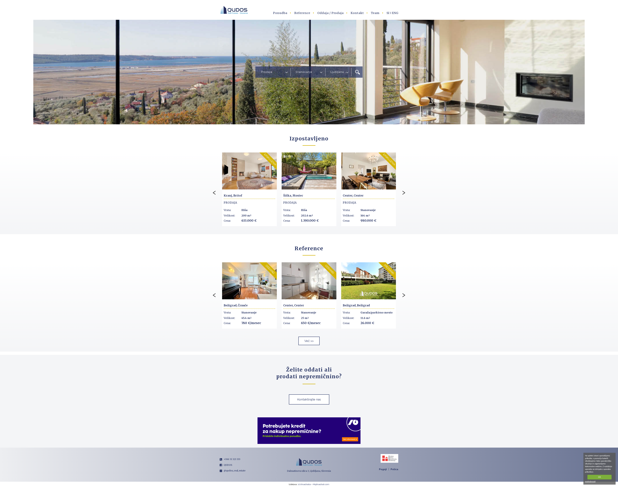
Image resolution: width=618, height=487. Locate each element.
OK (599, 477)
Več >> (309, 341)
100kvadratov (304, 484)
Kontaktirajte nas (309, 399)
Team (375, 13)
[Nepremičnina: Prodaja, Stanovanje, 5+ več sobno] (309, 170)
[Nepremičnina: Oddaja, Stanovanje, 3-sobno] (368, 170)
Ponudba (280, 13)
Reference (302, 13)
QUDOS (228, 465)
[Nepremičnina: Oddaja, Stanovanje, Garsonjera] (249, 280)
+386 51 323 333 (232, 459)
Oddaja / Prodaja (330, 13)
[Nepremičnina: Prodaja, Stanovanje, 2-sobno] (368, 280)
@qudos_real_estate (234, 470)
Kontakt (357, 13)
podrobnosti (590, 481)
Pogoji (383, 469)
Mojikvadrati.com (321, 484)
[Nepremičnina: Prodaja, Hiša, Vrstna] (249, 170)
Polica (394, 469)
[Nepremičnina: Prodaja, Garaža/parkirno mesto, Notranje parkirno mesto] (309, 280)
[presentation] (214, 192)
